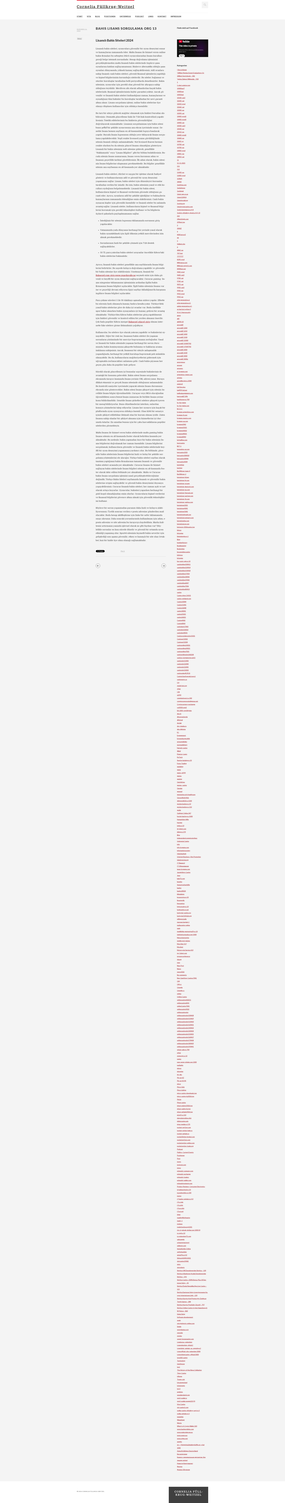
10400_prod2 (181, 116)
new (178, 962)
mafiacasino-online (183, 925)
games (179, 776)
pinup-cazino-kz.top (184, 1109)
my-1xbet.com (182, 953)
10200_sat (180, 101)
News (179, 969)
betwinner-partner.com (185, 496)
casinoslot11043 (183, 661)
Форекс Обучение (183, 1470)
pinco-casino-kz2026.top (185, 1096)
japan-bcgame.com (183, 869)
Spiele (179, 1326)
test (178, 1367)
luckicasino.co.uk (183, 910)
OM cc (179, 984)
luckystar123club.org (184, 916)
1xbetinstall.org (182, 200)
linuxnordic (181, 900)
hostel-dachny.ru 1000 (185, 816)
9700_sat (180, 278)
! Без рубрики (182, 70)
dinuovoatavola (182, 717)
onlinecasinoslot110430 (185, 1022)
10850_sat (180, 157)
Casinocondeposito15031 (186, 636)
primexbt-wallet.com (184, 1180)
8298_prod (180, 259)
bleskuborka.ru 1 (182, 536)
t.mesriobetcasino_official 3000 (188, 1354)
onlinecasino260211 (184, 1000)
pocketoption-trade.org (185, 1146)
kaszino (179, 882)
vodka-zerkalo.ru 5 (183, 1414)
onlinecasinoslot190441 (185, 1046)
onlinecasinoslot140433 (185, 1028)
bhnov (79, 38)
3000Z (179, 228)
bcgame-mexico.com (184, 418)
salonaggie (180, 1239)
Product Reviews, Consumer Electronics (191, 1186)
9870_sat (180, 284)
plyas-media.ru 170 (183, 1124)
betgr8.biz (180, 465)
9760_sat (180, 281)
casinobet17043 (182, 627)
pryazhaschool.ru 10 (184, 1190)
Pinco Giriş (180, 1087)
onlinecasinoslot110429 (185, 1018)
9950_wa (180, 297)
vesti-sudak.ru (182, 1398)
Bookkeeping (181, 546)
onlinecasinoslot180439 (185, 1043)
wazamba (180, 1417)
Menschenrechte (183, 938)
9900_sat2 (180, 287)
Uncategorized (182, 1382)
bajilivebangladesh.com (185, 393)
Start (80, 16)
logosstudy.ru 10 (183, 906)
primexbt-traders (183, 1177)
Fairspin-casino (182, 748)
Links (150, 16)
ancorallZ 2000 (182, 350)
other (179, 1053)
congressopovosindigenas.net (187, 701)
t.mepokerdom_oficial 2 (185, 1345)
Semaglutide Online (184, 1249)
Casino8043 (181, 623)
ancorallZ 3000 (182, 356)
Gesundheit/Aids (183, 798)
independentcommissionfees (187, 838)
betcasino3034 (182, 462)
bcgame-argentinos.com (185, 412)
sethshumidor (182, 1252)
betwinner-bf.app (183, 477)
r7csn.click (180, 1208)
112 (178, 169)
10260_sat (180, 107)
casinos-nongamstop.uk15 (186, 658)
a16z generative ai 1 (184, 303)
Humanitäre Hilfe (183, 819)
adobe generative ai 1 (184, 306)
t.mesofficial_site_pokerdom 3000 (188, 1351)
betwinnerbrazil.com (184, 515)
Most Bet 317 (182, 944)
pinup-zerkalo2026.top (185, 1112)
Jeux (178, 875)
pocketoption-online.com (185, 1143)
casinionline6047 (183, 583)
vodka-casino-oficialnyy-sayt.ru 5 (188, 1410)
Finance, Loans (182, 754)
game (179, 770)
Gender (179, 788)
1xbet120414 (181, 197)
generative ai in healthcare (186, 794)
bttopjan (180, 558)
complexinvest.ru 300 (184, 698)
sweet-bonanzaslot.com (185, 1339)
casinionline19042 (183, 580)
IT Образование (183, 866)
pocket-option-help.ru (184, 1130)
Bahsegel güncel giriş (139, 322)
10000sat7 (181, 88)
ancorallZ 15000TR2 (184, 343)
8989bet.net (181, 269)
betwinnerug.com (183, 524)
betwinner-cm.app (183, 483)
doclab (179, 723)
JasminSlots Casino (183, 872)
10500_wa (180, 129)
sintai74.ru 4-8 (182, 1255)
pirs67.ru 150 (181, 1115)
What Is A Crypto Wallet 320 (187, 1426)
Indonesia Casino (183, 841)
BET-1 (179, 446)
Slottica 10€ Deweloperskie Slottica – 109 (191, 1270)
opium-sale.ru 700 (183, 1050)
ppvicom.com (181, 1165)
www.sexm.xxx (182, 1435)
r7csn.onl (180, 1211)
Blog (97, 16)
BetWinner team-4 (183, 471)
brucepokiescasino (183, 552)
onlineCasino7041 (183, 1006)
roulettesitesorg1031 (184, 1227)
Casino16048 (181, 608)
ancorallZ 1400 (182, 334)
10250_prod (181, 104)
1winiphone (181, 188)
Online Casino (182, 997)
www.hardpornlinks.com (185, 1429)
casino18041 (181, 611)
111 (178, 166)
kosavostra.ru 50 (183, 897)
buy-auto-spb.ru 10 (183, 561)
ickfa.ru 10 (180, 826)
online (179, 994)
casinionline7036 (183, 586)
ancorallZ (180, 325)
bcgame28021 (182, 434)
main (178, 928)
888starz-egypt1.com (184, 266)
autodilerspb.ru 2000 (184, 381)
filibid (179, 751)
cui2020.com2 (182, 707)
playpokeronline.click (184, 1118)
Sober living (181, 1314)
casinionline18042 (183, 577)
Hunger (179, 822)
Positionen (109, 16)
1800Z (179, 182)
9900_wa (180, 291)
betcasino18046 (182, 459)
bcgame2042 (181, 424)
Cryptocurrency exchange (186, 704)
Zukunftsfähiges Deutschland (187, 1451)
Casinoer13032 (182, 639)
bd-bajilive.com (182, 440)
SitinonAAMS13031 (184, 1258)
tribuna (179, 1376)
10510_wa (180, 132)
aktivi (179, 315)
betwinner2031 (182, 505)
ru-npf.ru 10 (181, 1233)
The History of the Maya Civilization (189, 1370)
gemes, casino (182, 785)
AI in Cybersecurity (183, 312)
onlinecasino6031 (183, 1003)
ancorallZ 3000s (182, 359)
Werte (179, 1423)
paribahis (180, 1065)
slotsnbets (181, 1267)
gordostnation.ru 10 (184, 804)
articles (179, 378)
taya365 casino (182, 1358)
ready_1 (179, 1221)
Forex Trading (182, 763)
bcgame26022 (182, 431)
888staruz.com (182, 263)
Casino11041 (181, 605)
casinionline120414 (183, 567)
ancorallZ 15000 (182, 340)
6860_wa (180, 250)
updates (180, 1392)
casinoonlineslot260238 (185, 655)
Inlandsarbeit (181, 854)
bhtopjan (180, 533)
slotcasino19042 (183, 1261)
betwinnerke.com (183, 521)
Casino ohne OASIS (184, 595)
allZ (178, 319)
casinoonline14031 (183, 645)
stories (179, 1336)
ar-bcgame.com (182, 371)
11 (178, 160)
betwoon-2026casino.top (186, 527)
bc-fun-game (181, 403)
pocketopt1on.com (183, 1140)
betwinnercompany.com (185, 518)
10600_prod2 (181, 135)
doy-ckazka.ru (181, 726)
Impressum (176, 16)
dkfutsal (180, 720)
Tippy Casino (181, 1373)
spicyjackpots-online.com (185, 1323)
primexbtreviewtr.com (184, 1183)
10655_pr (180, 141)
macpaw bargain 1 (183, 922)
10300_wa (180, 110)
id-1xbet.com (181, 829)
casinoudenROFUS (183, 673)
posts (179, 1162)
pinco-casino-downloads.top (187, 1093)
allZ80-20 (180, 322)
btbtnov (180, 555)
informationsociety (183, 850)
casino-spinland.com (184, 599)
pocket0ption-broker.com (186, 1137)
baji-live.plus (181, 387)
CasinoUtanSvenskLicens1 (186, 676)
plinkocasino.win (182, 1121)
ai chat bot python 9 (184, 309)
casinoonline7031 (183, 651)
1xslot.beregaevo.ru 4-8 (185, 210)
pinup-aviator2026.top (185, 1106)
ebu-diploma (181, 729)
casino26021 (181, 617)
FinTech (180, 757)
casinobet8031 (182, 633)
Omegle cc (180, 990)
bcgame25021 (182, 427)
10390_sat (180, 113)
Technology (181, 1361)
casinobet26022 (182, 630)
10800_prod (181, 151)
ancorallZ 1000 (182, 328)
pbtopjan (180, 1071)
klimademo (180, 894)
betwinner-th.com (183, 499)
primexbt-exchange (184, 1174)
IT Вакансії (181, 863)
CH (178, 683)
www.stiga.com (182, 1438)
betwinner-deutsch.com (185, 487)
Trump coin (181, 1379)
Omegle (180, 987)
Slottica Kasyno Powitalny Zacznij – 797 (191, 1305)
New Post (180, 966)
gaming (179, 779)
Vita (89, 16)
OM (178, 981)
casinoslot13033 (183, 670)
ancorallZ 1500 (182, 337)
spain (179, 1320)
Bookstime (180, 549)
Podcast (139, 16)
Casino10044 (181, 602)
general (179, 791)
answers (180, 368)
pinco (179, 1084)
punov (179, 1196)
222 (178, 216)
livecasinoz (180, 903)
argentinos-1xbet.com (184, 375)
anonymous (181, 362)
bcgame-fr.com (182, 415)
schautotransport (183, 1242)
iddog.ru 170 (181, 832)
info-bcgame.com (183, 847)
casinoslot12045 (183, 667)
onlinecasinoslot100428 (185, 1015)
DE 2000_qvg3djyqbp (184, 711)
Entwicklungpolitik (183, 739)
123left (179, 179)
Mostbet (180, 947)
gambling (180, 766)
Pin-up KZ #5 (181, 1081)
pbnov (179, 1068)
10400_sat (180, 123)
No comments (182, 975)
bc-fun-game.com (183, 406)
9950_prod (180, 294)
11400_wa (180, 172)
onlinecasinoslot (182, 1012)
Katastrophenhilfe (183, 885)
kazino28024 (181, 891)
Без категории (182, 1454)
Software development (185, 1317)
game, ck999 (181, 773)
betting (179, 468)
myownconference (183, 956)
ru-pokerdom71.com (184, 1236)
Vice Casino (181, 1404)
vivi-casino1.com (182, 1407)
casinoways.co (182, 679)
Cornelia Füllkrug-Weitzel (105, 7)
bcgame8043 (181, 437)
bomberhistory (182, 543)
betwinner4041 (182, 508)
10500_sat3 (181, 126)
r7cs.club (180, 1202)
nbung (179, 959)
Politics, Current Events (185, 1152)
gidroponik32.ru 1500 (184, 801)
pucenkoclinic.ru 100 (184, 1193)
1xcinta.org (181, 203)
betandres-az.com (183, 449)
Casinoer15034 (182, 642)
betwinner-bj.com (183, 480)
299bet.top (181, 222)
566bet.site (181, 244)
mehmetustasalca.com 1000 (186, 934)
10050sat (180, 95)
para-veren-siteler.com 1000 (187, 1062)
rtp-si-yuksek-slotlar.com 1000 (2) (188, 1230)
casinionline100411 (183, 564)
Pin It (123, 551)
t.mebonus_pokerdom (184, 1342)
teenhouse (181, 1364)
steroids (180, 1333)
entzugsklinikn (182, 742)
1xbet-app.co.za (182, 194)
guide (179, 810)
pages (179, 1059)
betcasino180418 (183, 455)
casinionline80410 (183, 589)
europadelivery (182, 745)
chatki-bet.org (182, 686)
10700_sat (180, 144)
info (178, 844)
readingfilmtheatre (183, 1218)
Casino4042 (181, 620)
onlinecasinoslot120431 (185, 1025)
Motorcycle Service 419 (185, 950)
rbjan (178, 1214)
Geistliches (181, 782)
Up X (178, 1389)
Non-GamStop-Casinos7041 (187, 978)
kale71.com (181, 878)
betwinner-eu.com (183, 490)
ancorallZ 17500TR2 (184, 347)
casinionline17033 (183, 574)
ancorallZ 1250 (182, 331)
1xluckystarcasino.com (185, 207)
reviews (179, 1224)
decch (179, 714)
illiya (178, 835)
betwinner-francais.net (185, 493)
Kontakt (162, 16)
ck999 (179, 695)
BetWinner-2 (181, 474)
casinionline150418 (183, 571)
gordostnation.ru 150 (184, 807)
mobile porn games (183, 941)
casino (179, 592)
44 (178, 238)
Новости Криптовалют (185, 1463)
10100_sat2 (181, 98)
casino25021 (181, 614)
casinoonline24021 (183, 648)
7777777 (180, 256)
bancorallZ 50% (182, 396)
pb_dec (179, 1074)
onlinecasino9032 (183, 1009)
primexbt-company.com (185, 1171)
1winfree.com (181, 185)
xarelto (179, 1442)
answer (179, 365)
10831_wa (180, 154)
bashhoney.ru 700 (183, 399)
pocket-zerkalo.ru (183, 1134)
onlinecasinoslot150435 (185, 1034)
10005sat (180, 91)
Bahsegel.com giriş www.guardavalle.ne (116, 275)
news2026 (180, 972)
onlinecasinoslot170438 (185, 1040)
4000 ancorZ (181, 235)
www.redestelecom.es (185, 1432)
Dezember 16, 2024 (82, 30)
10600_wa (180, 138)
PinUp (179, 1099)
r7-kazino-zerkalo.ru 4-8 (185, 1199)
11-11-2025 (181, 163)
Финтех (179, 1466)
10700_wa (180, 147)
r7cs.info (180, 1205)
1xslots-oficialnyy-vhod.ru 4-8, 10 (188, 213)
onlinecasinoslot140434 (185, 1031)
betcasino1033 (182, 452)
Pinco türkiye (181, 1090)
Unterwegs (125, 16)
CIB (178, 692)
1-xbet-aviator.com (183, 85)
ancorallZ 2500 (182, 353)
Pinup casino (181, 1102)
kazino (179, 888)
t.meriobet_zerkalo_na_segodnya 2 (189, 1348)
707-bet (180, 253)
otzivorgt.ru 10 (182, 1056)
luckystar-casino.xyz (184, 913)
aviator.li (180, 384)
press (179, 1168)
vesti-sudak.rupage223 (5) (186, 1401)
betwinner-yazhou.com (185, 502)
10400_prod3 (181, 119)
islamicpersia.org (182, 860)
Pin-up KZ (180, 1078)
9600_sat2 (180, 275)
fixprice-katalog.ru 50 (184, 760)
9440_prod (180, 272)
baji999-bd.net (182, 390)
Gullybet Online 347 (184, 813)
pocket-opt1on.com (184, 1127)
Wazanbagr (181, 1420)
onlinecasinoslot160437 (185, 1037)
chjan (179, 689)
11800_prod (181, 175)
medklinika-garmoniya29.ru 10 (187, 931)
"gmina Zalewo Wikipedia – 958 (187, 79)
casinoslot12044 (183, 664)
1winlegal (180, 191)
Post (178, 1158)
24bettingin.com (182, 219)
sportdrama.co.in (183, 1330)
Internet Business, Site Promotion (189, 857)
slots (178, 1264)
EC (178, 732)
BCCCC (179, 409)
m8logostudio (182, 919)
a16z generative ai (183, 300)
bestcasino (181, 443)
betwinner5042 (182, 511)
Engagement (181, 735)
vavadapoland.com (183, 1395)
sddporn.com (181, 1246)
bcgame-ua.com (182, 421)
